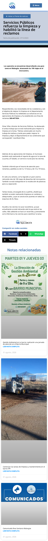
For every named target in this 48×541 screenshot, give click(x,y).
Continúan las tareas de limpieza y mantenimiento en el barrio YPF (24, 468)
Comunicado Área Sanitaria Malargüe (17, 528)
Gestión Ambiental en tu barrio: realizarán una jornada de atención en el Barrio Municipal (23, 343)
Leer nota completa (11, 346)
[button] (10, 233)
